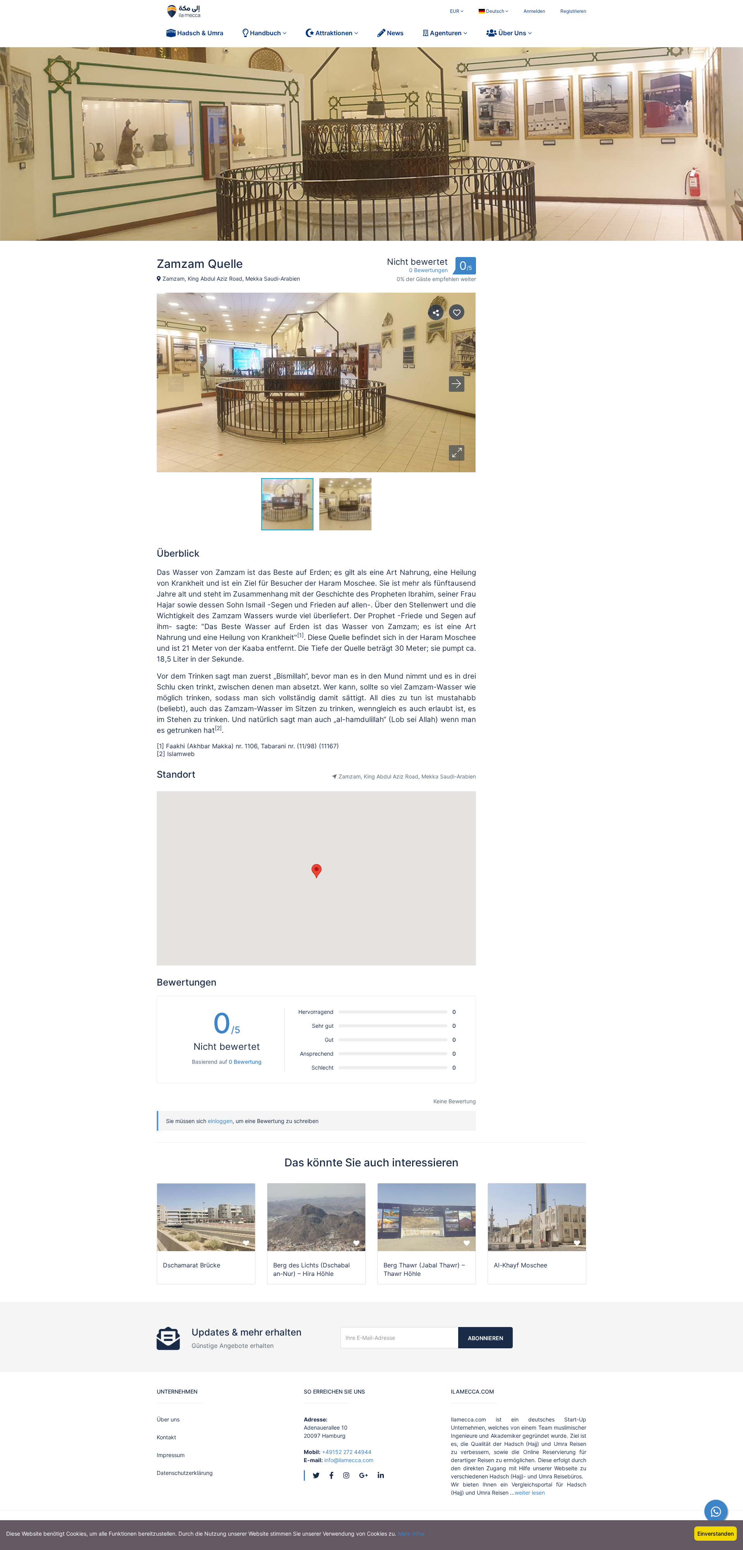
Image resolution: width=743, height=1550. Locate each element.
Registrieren (573, 11)
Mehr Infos (411, 1533)
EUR (455, 11)
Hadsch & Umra (199, 33)
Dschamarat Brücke (191, 1265)
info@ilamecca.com (348, 1460)
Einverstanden (715, 1533)
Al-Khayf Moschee (520, 1265)
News (394, 33)
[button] (456, 453)
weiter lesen (530, 1492)
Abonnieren (485, 1338)
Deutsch (495, 11)
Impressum (171, 1455)
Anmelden (534, 11)
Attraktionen (334, 33)
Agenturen (445, 33)
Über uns (168, 1419)
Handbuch (265, 33)
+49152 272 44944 (347, 1452)
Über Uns (512, 33)
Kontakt (166, 1437)
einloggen (220, 1121)
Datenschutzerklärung (185, 1472)
